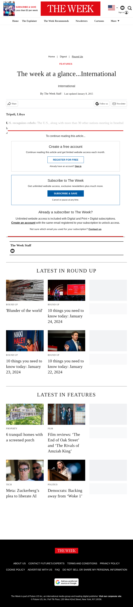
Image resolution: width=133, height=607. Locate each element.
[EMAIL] (13, 251)
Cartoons (99, 21)
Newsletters (81, 21)
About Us (19, 563)
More (114, 21)
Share (14, 104)
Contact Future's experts (46, 563)
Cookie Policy (15, 569)
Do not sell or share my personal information (95, 569)
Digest (63, 56)
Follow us (104, 104)
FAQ (57, 569)
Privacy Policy (110, 563)
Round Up (77, 56)
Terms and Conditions (82, 563)
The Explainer (29, 21)
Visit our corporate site (110, 596)
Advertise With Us (40, 569)
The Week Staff (52, 93)
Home (51, 56)
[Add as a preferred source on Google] (66, 582)
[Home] (15, 21)
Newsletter (121, 104)
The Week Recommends (56, 21)
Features (66, 64)
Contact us (94, 229)
